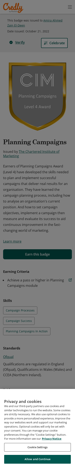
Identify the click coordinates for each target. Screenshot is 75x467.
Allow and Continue (37, 459)
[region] (37, 428)
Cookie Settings (38, 447)
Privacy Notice (51, 438)
